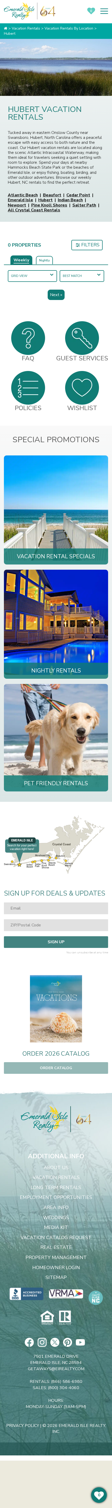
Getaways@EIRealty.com (56, 1369)
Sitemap (56, 1278)
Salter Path (84, 205)
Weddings (56, 1218)
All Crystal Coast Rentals (34, 210)
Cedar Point (78, 195)
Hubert (45, 200)
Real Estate (56, 1247)
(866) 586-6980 (66, 1381)
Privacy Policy (22, 1425)
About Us (56, 1168)
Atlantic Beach (23, 195)
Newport (17, 205)
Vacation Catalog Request (56, 1238)
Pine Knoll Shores (49, 205)
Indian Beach (70, 200)
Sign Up (56, 942)
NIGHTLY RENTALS (56, 670)
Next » (56, 295)
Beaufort (52, 195)
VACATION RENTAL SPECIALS (56, 556)
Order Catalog (56, 1068)
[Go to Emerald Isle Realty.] (5, 28)
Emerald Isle (20, 200)
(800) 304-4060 (63, 1388)
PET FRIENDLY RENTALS (56, 783)
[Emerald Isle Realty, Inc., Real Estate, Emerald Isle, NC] (26, 1293)
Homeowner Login (56, 1268)
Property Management (56, 1258)
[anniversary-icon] (81, 1119)
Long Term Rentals (56, 1188)
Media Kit (56, 1228)
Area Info (56, 1208)
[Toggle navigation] (104, 11)
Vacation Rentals (56, 1178)
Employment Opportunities (56, 1197)
